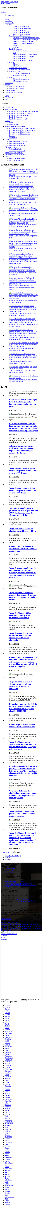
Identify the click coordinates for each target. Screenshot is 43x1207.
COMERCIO (9, 23)
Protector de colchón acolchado (23, 41)
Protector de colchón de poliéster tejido (26, 39)
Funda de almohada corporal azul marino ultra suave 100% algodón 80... (22, 203)
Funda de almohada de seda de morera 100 (15, 924)
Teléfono (4, 936)
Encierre (16, 45)
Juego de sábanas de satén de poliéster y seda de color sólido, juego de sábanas (22, 813)
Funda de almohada (15, 49)
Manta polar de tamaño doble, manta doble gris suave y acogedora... (23, 249)
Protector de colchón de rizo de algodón (26, 38)
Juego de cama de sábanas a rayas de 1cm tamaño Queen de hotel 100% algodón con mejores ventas (23, 596)
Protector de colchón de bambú (23, 43)
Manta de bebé (18, 66)
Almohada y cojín (15, 71)
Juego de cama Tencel (20, 30)
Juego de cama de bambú (21, 26)
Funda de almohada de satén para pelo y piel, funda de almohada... (22, 349)
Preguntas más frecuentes (13, 92)
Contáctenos (9, 83)
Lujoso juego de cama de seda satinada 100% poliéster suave (22, 725)
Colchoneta (17, 47)
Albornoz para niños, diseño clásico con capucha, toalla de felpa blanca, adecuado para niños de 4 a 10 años (21, 449)
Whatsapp (4, 939)
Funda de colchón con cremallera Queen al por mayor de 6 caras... (23, 301)
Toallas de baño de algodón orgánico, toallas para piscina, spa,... (21, 362)
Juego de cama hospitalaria (22, 28)
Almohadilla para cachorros (18, 68)
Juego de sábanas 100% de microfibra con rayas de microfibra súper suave (20, 615)
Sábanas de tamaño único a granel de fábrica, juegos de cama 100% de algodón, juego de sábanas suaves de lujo (23, 511)
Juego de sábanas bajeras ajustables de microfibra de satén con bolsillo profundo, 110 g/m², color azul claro (23, 745)
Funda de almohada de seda (22, 60)
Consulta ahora (6, 919)
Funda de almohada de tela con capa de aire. (23, 111)
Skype (3, 937)
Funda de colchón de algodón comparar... (18, 883)
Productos (4, 922)
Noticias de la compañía (17, 86)
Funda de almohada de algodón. (23, 56)
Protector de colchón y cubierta (19, 36)
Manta (15, 64)
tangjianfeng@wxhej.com (26, 901)
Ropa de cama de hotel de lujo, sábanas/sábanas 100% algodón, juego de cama (23, 548)
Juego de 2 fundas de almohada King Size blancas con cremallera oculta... (23, 225)
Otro (10, 77)
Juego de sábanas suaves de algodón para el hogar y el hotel (22, 529)
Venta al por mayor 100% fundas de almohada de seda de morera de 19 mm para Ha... (22, 287)
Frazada (11, 62)
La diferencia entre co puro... (14, 881)
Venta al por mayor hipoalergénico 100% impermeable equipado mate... (22, 314)
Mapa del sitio (13, 922)
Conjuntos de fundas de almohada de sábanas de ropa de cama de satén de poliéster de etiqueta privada (23, 794)
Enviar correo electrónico (9, 934)
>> (12, 852)
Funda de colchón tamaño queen (26, 926)
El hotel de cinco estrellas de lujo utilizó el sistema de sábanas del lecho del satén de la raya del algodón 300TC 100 (23, 707)
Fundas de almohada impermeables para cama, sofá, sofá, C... (22, 214)
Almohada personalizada (21, 73)
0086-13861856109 (23, 899)
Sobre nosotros (10, 90)
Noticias (7, 85)
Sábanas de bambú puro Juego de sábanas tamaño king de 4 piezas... (23, 190)
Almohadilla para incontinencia (19, 70)
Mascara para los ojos (20, 81)
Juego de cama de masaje (21, 34)
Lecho (11, 24)
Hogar (7, 19)
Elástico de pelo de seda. (21, 79)
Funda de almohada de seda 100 (17, 928)
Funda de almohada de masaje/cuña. (25, 55)
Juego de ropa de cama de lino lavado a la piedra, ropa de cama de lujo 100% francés (23, 470)
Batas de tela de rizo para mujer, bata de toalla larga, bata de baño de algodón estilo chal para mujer (23, 402)
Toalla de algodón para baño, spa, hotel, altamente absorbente (22, 371)
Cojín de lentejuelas (19, 75)
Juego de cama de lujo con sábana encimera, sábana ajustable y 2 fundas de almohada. (20, 636)
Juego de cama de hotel (21, 32)
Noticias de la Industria (16, 88)
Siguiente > (7, 852)
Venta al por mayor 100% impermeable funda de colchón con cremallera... (22, 338)
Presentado (8, 21)
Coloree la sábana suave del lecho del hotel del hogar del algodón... (23, 380)
